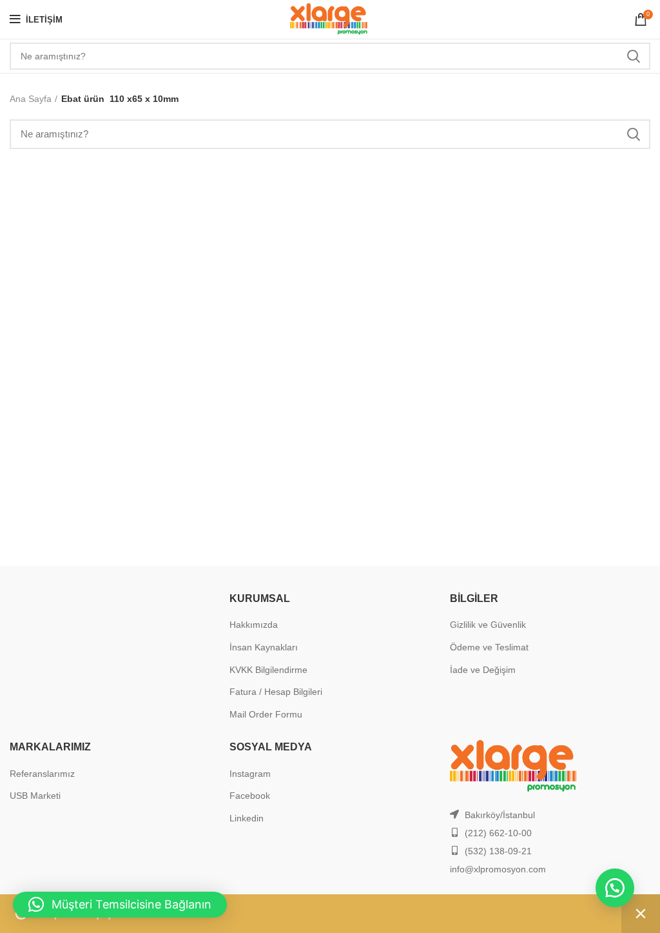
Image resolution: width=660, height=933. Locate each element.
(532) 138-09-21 (498, 851)
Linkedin (246, 818)
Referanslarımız (42, 773)
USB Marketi (35, 795)
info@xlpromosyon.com (498, 869)
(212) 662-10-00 (498, 833)
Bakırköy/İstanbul (500, 815)
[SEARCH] (633, 56)
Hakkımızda (253, 624)
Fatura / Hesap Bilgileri (275, 692)
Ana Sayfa (31, 99)
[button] (615, 887)
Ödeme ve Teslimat (489, 647)
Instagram (250, 773)
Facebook (249, 795)
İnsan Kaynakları (263, 647)
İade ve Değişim (483, 670)
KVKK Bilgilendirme (268, 670)
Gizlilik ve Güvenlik (488, 624)
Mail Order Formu (265, 714)
